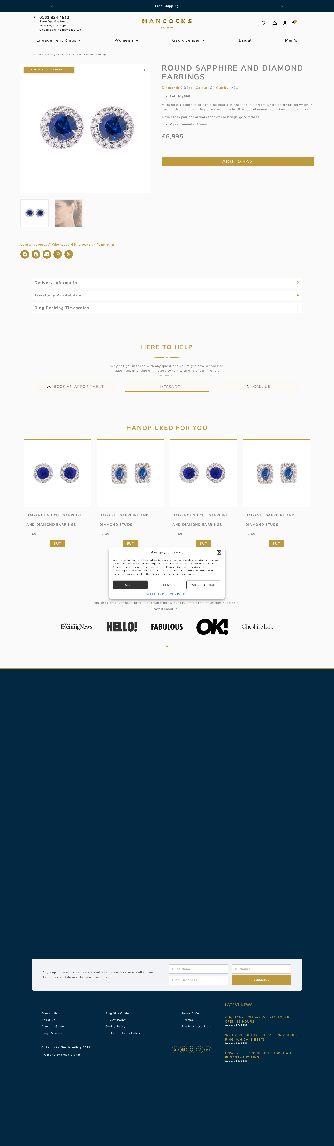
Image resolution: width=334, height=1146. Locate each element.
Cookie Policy (155, 593)
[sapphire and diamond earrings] (57, 473)
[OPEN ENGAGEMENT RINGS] (79, 40)
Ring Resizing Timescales (62, 307)
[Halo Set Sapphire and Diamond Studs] (130, 473)
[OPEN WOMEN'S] (137, 40)
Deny (167, 585)
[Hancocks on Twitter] (175, 1049)
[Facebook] (183, 1049)
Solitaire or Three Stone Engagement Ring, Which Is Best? (262, 1037)
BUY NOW (238, 161)
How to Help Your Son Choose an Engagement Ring (258, 1055)
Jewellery (49, 54)
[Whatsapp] (207, 1049)
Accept (130, 585)
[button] (219, 552)
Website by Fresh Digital (61, 1055)
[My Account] (285, 23)
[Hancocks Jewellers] (167, 23)
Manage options (204, 585)
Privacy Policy (176, 593)
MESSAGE (170, 386)
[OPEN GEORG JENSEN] (204, 40)
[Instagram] (199, 1049)
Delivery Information (57, 282)
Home (37, 54)
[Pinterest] (191, 1049)
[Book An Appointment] (274, 22)
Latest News (239, 1004)
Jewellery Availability (58, 295)
